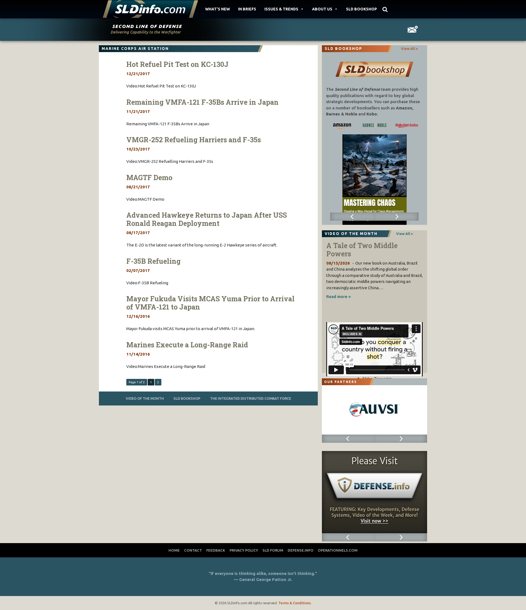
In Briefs (247, 9)
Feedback (215, 550)
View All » (409, 48)
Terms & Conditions (294, 603)
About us (322, 9)
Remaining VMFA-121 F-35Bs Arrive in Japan (202, 102)
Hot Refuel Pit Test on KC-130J (177, 64)
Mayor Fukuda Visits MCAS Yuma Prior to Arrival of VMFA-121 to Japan (210, 302)
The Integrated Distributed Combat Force (250, 398)
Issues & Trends (281, 9)
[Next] (397, 216)
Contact (193, 550)
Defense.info (300, 550)
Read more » (338, 296)
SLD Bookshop (361, 9)
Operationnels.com (338, 550)
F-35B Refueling (153, 261)
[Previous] (352, 216)
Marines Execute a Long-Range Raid (187, 344)
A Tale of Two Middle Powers (362, 249)
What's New (217, 9)
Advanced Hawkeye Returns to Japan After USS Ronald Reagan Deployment (206, 219)
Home (174, 550)
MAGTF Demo (149, 177)
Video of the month (145, 398)
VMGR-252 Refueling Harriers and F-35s (193, 139)
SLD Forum (272, 550)
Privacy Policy (244, 550)
